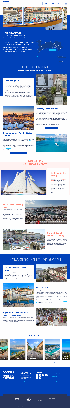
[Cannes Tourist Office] (8, 375)
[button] (62, 3)
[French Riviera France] (52, 399)
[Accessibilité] (58, 3)
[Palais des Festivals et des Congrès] (40, 399)
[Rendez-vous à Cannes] (17, 399)
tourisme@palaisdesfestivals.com (27, 381)
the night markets (15, 318)
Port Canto (8, 148)
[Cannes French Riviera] (29, 399)
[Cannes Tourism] (6, 3)
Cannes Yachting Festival (11, 210)
